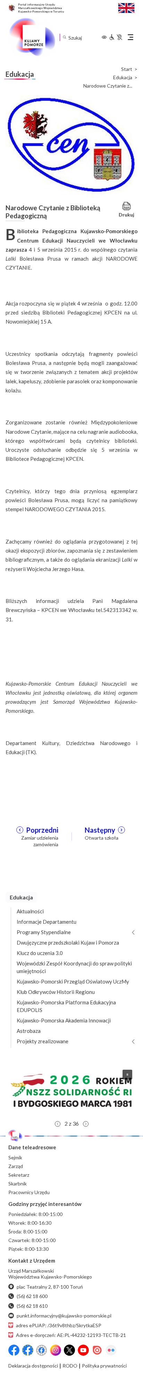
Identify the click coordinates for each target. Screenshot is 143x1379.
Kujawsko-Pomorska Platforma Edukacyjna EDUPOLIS (66, 1006)
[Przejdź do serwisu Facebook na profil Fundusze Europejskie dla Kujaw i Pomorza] (27, 1350)
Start (126, 69)
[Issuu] (97, 1350)
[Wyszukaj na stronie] (64, 37)
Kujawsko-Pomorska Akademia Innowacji (64, 1020)
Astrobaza (29, 1031)
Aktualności (30, 911)
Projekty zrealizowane (42, 1041)
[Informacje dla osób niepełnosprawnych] (115, 37)
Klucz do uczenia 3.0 (40, 953)
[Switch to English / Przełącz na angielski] (126, 7)
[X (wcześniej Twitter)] (69, 1350)
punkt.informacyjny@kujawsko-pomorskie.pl (64, 1316)
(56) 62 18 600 (32, 1296)
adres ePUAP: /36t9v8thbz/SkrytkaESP (58, 1325)
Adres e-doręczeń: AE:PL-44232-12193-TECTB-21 (71, 1335)
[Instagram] (55, 1350)
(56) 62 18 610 (32, 1306)
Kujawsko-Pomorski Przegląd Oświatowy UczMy (73, 981)
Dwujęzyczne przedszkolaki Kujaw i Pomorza (68, 942)
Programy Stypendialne (44, 932)
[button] (71, 1090)
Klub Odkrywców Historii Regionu (56, 992)
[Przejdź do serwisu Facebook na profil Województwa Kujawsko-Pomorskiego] (13, 1350)
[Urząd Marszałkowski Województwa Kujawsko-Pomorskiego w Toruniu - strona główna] (32, 37)
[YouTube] (83, 1350)
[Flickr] (111, 1350)
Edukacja (122, 77)
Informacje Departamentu (46, 922)
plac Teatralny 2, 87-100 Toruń (50, 1287)
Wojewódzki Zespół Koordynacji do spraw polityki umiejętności (74, 967)
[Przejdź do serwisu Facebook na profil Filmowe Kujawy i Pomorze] (41, 1350)
